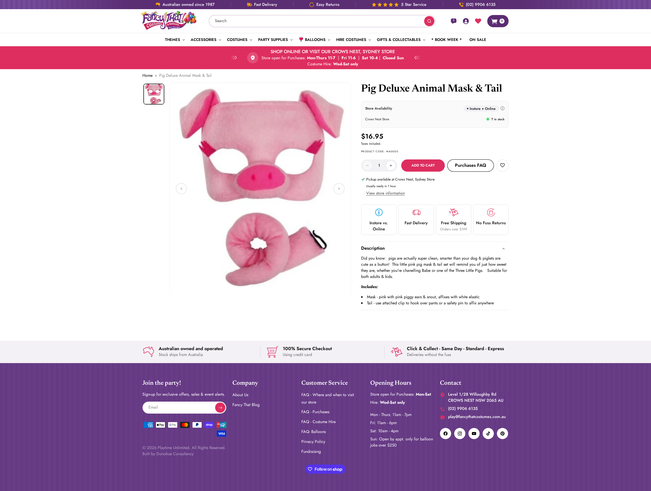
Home (147, 75)
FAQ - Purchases (315, 412)
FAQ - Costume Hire (318, 422)
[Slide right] (339, 188)
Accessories (203, 39)
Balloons (315, 39)
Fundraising (311, 451)
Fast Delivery (265, 4)
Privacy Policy (313, 441)
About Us (240, 395)
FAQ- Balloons (313, 432)
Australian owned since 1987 (188, 4)
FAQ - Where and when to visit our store (327, 398)
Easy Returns (327, 4)
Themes (172, 39)
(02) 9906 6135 (481, 4)
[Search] (429, 21)
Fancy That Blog (246, 405)
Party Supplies (273, 39)
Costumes (237, 39)
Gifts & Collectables (399, 39)
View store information (385, 193)
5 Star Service (413, 4)
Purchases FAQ (470, 165)
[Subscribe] (220, 408)
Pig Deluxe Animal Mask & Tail (185, 75)
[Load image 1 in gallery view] (154, 94)
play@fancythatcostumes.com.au (477, 417)
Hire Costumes (351, 39)
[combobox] (322, 21)
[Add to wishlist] (502, 165)
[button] (174, 39)
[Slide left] (181, 188)
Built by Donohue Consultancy (168, 454)
